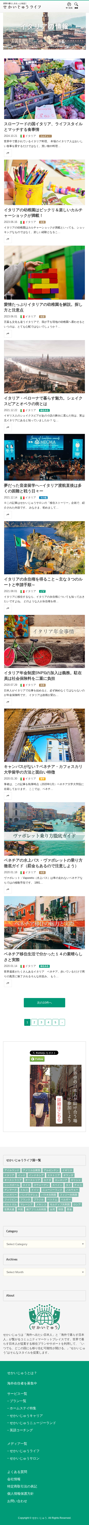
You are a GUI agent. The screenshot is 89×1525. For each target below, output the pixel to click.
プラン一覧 (18, 1401)
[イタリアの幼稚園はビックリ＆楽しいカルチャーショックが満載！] (44, 182)
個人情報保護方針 (20, 1493)
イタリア (9, 1175)
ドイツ (35, 1189)
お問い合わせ (17, 1501)
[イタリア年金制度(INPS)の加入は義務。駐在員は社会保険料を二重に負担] (44, 641)
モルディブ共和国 (60, 1204)
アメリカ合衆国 (31, 1170)
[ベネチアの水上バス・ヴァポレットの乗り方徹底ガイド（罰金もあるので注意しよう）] (44, 829)
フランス (25, 1199)
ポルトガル (10, 1204)
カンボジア (61, 1180)
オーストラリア (13, 1180)
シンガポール (11, 1185)
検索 (76, 5)
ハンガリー (10, 1194)
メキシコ (41, 1204)
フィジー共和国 (68, 1194)
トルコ (24, 1189)
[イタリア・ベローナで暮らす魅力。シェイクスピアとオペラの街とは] (44, 366)
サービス (69, 5)
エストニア (53, 1175)
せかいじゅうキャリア (26, 1415)
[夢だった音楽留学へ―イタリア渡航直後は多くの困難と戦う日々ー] (44, 457)
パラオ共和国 (48, 1194)
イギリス (67, 1170)
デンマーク (10, 1189)
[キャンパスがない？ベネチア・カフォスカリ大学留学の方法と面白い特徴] (44, 735)
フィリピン (10, 1199)
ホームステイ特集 (23, 1408)
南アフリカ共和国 (36, 1209)
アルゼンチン (51, 1170)
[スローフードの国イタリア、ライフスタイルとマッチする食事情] (44, 88)
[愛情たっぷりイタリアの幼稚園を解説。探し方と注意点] (44, 272)
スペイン (57, 1185)
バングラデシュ (29, 1194)
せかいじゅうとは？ (22, 1373)
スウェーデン (41, 1185)
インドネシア (36, 1175)
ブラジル (39, 1199)
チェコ (78, 1185)
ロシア (77, 1204)
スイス (26, 1185)
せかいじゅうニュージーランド (33, 1423)
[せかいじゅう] (44, 1317)
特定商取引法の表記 (22, 1486)
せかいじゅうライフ (25, 1451)
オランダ (68, 1175)
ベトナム (52, 1199)
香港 (69, 1209)
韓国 (60, 1209)
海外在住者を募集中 (22, 1383)
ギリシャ (76, 1180)
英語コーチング (21, 1430)
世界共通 (9, 1209)
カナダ (47, 1180)
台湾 (52, 1209)
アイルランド (11, 1170)
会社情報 (13, 1479)
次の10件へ (44, 1002)
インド (21, 1175)
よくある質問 (17, 1472)
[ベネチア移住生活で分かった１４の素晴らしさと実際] (44, 922)
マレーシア (26, 1204)
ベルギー (66, 1199)
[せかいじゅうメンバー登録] (56, 1125)
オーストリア (32, 1180)
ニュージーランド (52, 1189)
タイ (68, 1185)
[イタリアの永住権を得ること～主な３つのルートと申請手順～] (44, 547)
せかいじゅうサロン (25, 1458)
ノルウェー (72, 1189)
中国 (20, 1209)
